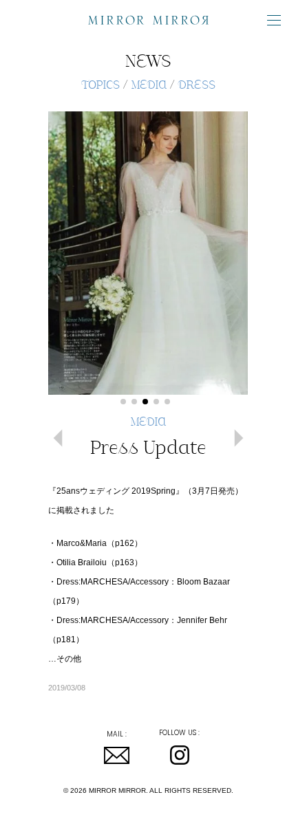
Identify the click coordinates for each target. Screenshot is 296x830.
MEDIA (149, 85)
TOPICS (100, 85)
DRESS (196, 85)
